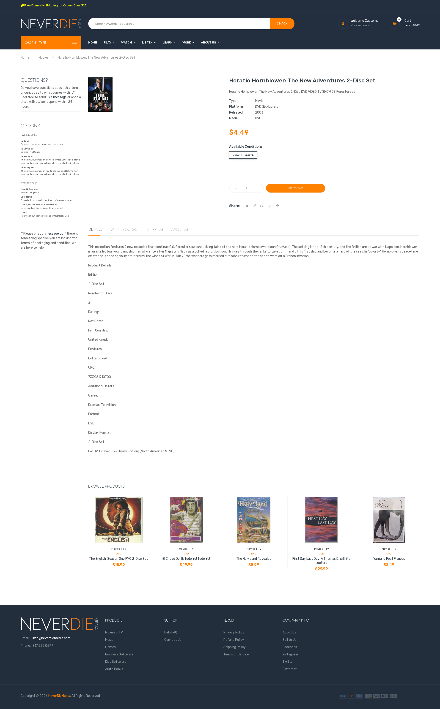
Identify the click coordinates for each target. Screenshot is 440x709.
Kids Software (115, 662)
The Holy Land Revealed (253, 559)
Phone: (26, 646)
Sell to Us (289, 640)
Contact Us (172, 640)
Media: (233, 118)
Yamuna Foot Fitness (389, 559)
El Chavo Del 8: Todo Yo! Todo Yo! (186, 559)
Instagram (290, 654)
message (60, 97)
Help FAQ (170, 632)
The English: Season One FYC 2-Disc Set (118, 559)
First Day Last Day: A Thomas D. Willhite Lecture (321, 561)
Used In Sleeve (243, 155)
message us (54, 234)
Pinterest (290, 669)
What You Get (124, 229)
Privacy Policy (233, 632)
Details (95, 229)
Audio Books (114, 669)
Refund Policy (233, 640)
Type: (233, 101)
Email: (25, 638)
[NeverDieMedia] (51, 24)
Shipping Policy (234, 647)
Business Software (119, 654)
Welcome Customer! (365, 21)
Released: (236, 112)
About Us (289, 632)
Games (110, 647)
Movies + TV (118, 548)
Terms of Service (236, 654)
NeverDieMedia (59, 696)
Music (109, 640)
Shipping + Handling (167, 229)
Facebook (290, 647)
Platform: (236, 107)
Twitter (288, 662)
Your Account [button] (360, 25)
